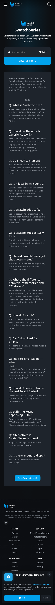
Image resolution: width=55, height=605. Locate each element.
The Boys (21, 38)
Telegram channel (41, 584)
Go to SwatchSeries (26, 478)
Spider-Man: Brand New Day (16, 35)
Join (23, 597)
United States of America (40, 533)
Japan (40, 548)
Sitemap (40, 566)
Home (14, 563)
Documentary (14, 541)
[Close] (49, 574)
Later (45, 597)
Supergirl (35, 35)
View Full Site (26, 60)
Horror (15, 552)
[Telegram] (6, 523)
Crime (14, 548)
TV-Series (14, 570)
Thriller (15, 544)
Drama (15, 533)
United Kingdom (40, 537)
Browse (40, 563)
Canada (40, 541)
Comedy (14, 537)
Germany (40, 552)
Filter (44, 52)
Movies (15, 566)
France (40, 544)
